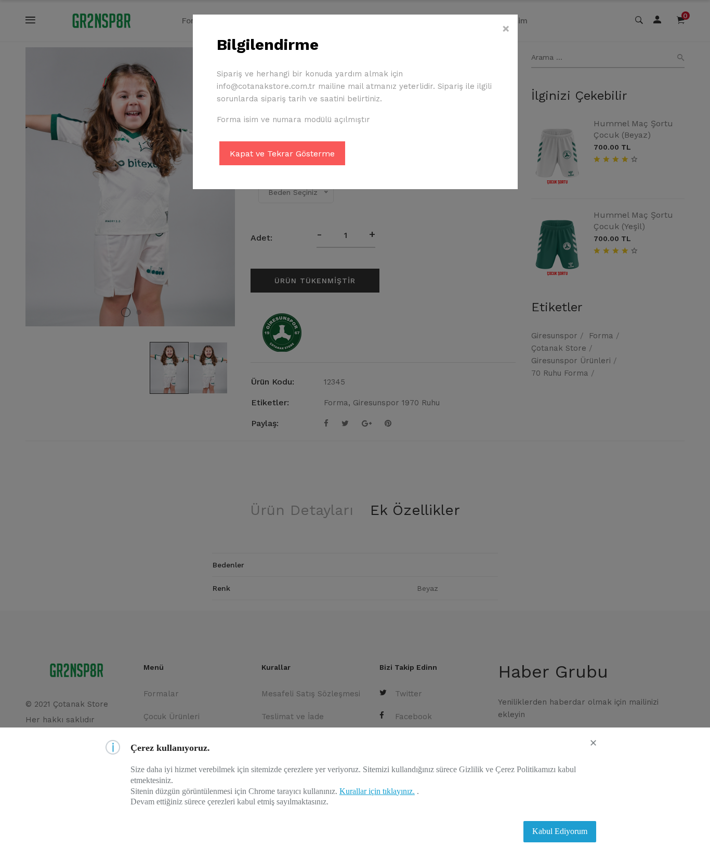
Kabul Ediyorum (559, 831)
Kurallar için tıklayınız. (377, 791)
